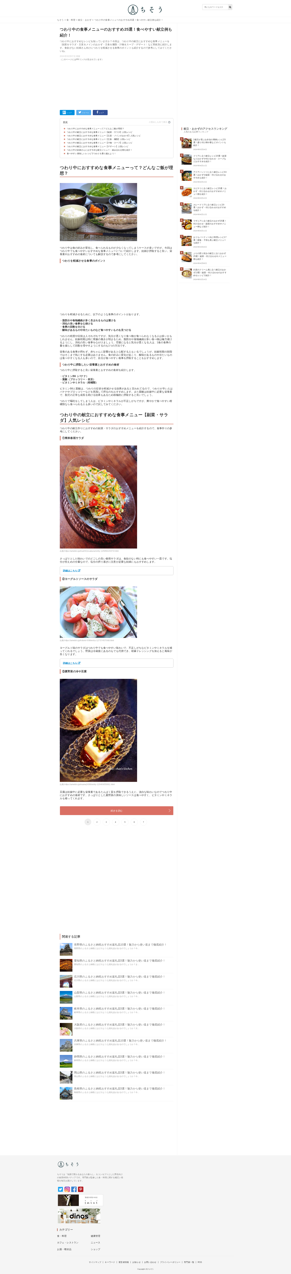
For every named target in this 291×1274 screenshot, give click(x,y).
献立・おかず (84, 20)
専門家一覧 (189, 1262)
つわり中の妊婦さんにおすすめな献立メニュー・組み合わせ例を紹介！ (99, 150)
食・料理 (71, 20)
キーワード (110, 1262)
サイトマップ (95, 1262)
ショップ (95, 1249)
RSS (200, 1262)
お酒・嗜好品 (64, 1249)
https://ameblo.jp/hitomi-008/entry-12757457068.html (89, 640)
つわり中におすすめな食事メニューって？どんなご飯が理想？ (95, 128)
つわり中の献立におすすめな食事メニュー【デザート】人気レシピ (97, 146)
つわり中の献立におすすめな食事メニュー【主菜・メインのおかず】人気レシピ (104, 136)
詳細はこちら (70, 570)
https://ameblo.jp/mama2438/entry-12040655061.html (89, 784)
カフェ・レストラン (67, 1242)
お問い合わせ (150, 1262)
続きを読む (117, 810)
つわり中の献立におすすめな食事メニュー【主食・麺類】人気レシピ (98, 139)
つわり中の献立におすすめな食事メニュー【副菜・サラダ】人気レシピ (99, 132)
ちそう (60, 20)
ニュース (95, 1242)
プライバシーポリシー (170, 1262)
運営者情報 (124, 1262)
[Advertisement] (105, 855)
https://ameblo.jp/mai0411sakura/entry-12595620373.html (91, 551)
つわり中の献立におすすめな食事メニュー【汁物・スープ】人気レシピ (99, 143)
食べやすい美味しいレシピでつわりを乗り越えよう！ (91, 153)
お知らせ (136, 1262)
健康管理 (95, 1236)
